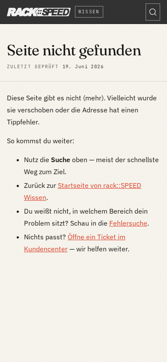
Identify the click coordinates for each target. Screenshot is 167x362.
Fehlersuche (128, 223)
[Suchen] (153, 12)
